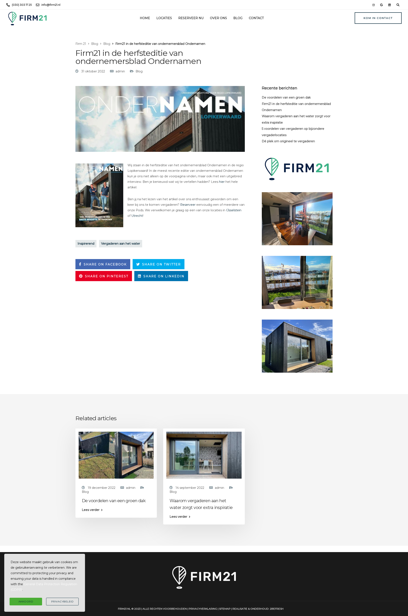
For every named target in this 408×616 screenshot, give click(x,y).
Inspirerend (86, 243)
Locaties (164, 18)
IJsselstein (233, 210)
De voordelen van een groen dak (286, 97)
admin (120, 71)
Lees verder (90, 509)
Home (145, 18)
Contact (256, 18)
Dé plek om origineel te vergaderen (288, 141)
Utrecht (137, 216)
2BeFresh (276, 608)
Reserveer (188, 205)
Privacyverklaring (203, 608)
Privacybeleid (62, 601)
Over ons (218, 18)
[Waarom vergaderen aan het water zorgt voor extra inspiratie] (203, 455)
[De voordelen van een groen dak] (116, 455)
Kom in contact (378, 18)
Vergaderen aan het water (120, 243)
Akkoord (25, 601)
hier (222, 182)
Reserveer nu (191, 18)
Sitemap (225, 608)
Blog (237, 18)
